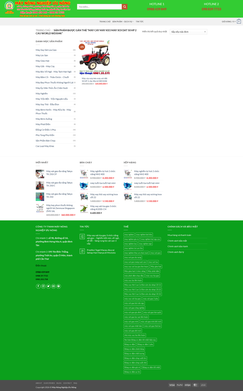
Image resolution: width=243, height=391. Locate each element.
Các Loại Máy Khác (45, 146)
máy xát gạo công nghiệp (134, 308)
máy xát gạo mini (131, 321)
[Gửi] (124, 6)
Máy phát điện (153, 271)
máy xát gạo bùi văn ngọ (134, 303)
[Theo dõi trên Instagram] (43, 286)
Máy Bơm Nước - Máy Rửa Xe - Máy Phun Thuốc (53, 111)
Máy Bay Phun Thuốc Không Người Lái (54, 82)
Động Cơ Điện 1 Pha (46, 129)
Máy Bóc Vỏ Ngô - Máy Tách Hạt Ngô (53, 71)
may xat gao (156, 253)
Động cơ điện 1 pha (145, 344)
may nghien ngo (145, 244)
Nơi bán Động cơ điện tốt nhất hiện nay (140, 340)
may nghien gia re (131, 239)
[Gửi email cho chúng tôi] (53, 286)
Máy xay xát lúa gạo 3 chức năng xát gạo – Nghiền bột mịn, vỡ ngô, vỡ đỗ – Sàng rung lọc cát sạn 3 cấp (103, 239)
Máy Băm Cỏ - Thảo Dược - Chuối (52, 77)
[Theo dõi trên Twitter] (48, 286)
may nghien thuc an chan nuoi (136, 253)
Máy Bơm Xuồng (44, 118)
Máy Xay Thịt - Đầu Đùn (47, 104)
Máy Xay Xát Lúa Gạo (46, 50)
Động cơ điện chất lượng (134, 353)
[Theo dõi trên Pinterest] (58, 286)
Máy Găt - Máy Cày (45, 66)
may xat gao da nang (132, 257)
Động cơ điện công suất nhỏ (135, 363)
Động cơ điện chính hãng (134, 349)
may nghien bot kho (144, 234)
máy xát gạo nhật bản (133, 326)
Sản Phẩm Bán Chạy (45, 140)
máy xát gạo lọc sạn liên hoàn (136, 317)
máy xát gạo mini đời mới (151, 321)
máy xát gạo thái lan (152, 326)
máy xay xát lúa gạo (132, 299)
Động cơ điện (129, 344)
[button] (231, 22)
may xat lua (153, 262)
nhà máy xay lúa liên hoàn (134, 335)
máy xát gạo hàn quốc (152, 312)
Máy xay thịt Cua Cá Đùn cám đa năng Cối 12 (142, 285)
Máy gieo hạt (156, 266)
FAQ (75, 383)
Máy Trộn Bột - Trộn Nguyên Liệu (52, 98)
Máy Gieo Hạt (42, 60)
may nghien (129, 234)
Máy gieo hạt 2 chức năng (134, 271)
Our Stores (49, 383)
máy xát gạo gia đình (132, 312)
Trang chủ (104, 21)
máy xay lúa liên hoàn (133, 280)
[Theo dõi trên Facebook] (38, 286)
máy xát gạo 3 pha (150, 299)
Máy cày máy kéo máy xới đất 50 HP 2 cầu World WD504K (94, 79)
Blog (59, 383)
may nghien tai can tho (133, 248)
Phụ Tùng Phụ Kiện (45, 135)
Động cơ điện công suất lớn (135, 358)
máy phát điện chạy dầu (133, 276)
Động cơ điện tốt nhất (151, 367)
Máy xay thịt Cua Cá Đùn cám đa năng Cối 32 (142, 294)
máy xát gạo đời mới (132, 331)
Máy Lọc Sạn (42, 55)
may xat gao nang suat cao (135, 262)
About (39, 383)
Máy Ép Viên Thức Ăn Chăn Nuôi (52, 88)
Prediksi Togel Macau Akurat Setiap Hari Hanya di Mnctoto (101, 251)
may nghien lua (130, 244)
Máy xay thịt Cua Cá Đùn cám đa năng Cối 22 (142, 289)
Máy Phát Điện (43, 124)
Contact (67, 383)
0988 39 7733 (42, 276)
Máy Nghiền (42, 93)
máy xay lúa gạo (152, 276)
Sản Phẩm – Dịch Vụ (122, 21)
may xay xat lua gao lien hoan (136, 266)
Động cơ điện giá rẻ (132, 367)
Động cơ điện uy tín (132, 372)
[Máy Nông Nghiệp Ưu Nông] (37, 8)
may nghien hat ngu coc (150, 239)
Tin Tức (140, 21)
